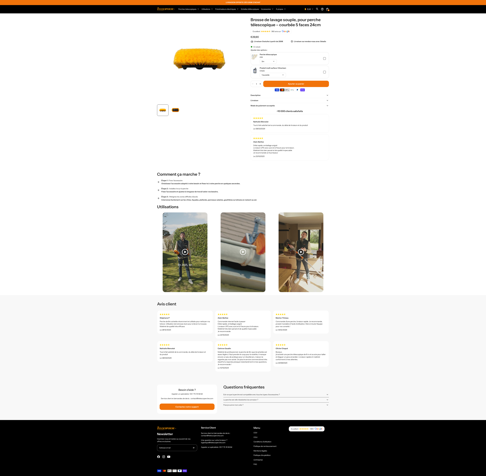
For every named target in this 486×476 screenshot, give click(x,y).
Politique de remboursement (265, 446)
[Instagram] (163, 456)
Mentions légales (260, 451)
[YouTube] (168, 456)
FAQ (255, 464)
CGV (255, 433)
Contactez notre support (187, 407)
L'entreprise (258, 460)
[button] (162, 110)
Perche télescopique (268, 54)
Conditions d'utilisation (262, 442)
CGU (255, 437)
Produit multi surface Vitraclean (273, 68)
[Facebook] (158, 456)
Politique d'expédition (262, 455)
